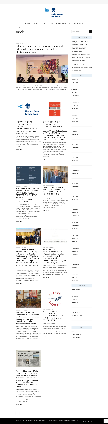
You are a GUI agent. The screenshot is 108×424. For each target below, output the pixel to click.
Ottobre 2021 (75, 261)
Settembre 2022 (75, 225)
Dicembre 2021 (75, 254)
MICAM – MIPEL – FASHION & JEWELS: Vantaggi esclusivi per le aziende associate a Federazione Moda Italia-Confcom (82, 43)
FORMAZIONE (75, 302)
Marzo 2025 (74, 128)
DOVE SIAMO (36, 23)
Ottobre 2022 (75, 222)
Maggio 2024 (75, 160)
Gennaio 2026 (75, 98)
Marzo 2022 (74, 245)
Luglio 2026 (75, 79)
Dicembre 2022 (75, 215)
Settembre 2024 (75, 147)
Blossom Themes (69, 420)
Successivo (34, 413)
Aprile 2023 (74, 202)
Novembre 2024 (75, 141)
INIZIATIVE (44, 23)
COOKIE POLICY (19, 1)
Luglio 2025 (75, 115)
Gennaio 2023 (75, 212)
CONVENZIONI (75, 296)
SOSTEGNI (74, 318)
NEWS (70, 23)
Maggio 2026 (75, 86)
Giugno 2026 (75, 82)
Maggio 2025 (75, 121)
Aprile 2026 (74, 89)
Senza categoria (76, 312)
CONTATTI (39, 1)
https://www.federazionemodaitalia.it (32, 420)
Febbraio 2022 (75, 248)
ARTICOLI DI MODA (78, 23)
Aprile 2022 (74, 241)
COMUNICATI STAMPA (61, 23)
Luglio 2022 (75, 232)
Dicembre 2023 (75, 176)
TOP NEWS (74, 322)
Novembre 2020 (75, 280)
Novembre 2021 (75, 257)
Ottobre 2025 (75, 108)
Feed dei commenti (76, 337)
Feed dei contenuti (76, 334)
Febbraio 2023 (75, 209)
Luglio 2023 (75, 193)
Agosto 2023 (75, 189)
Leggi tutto (19, 94)
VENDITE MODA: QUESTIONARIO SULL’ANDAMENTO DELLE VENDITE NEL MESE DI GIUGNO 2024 (55, 316)
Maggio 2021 (75, 274)
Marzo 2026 (74, 92)
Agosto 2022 (75, 228)
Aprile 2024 (74, 163)
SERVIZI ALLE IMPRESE (77, 315)
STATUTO (33, 1)
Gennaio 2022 (75, 251)
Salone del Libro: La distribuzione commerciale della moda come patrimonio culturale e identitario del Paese (40, 49)
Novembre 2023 (75, 180)
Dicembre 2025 (75, 102)
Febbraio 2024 (75, 170)
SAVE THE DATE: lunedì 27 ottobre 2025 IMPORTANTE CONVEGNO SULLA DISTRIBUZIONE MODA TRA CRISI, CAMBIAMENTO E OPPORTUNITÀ (27, 195)
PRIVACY (26, 1)
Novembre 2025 (75, 105)
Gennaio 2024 (75, 173)
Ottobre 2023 (75, 183)
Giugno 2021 (75, 270)
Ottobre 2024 (75, 144)
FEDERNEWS (74, 299)
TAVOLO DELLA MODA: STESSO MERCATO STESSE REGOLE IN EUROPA (81, 63)
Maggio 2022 (75, 238)
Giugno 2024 (75, 157)
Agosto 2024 (75, 150)
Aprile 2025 (74, 124)
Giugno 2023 (75, 196)
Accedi (73, 331)
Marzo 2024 (74, 167)
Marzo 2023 (74, 206)
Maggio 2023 (75, 199)
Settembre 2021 (75, 264)
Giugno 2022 (75, 235)
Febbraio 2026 (75, 95)
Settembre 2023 (75, 186)
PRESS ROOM (75, 309)
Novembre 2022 (75, 219)
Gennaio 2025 (75, 134)
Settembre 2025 (75, 112)
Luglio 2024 (75, 154)
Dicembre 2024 (75, 137)
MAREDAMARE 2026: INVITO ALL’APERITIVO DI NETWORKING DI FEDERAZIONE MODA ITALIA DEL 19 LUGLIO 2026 (82, 69)
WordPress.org (76, 340)
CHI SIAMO (27, 23)
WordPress (18, 422)
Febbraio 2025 (75, 131)
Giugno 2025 (75, 118)
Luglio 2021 (75, 267)
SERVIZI (51, 23)
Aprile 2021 (74, 277)
